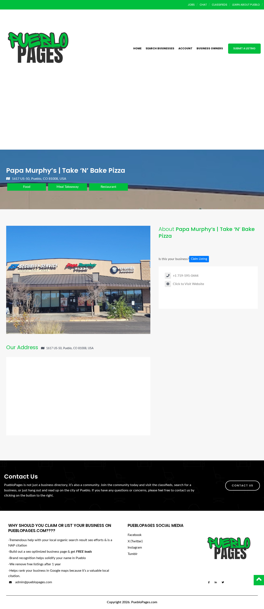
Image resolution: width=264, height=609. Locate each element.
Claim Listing (199, 259)
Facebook (134, 535)
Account (185, 48)
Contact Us (242, 485)
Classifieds (219, 4)
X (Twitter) (135, 541)
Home (137, 48)
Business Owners (210, 48)
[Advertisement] (132, 119)
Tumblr (133, 554)
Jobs (191, 4)
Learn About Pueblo (246, 4)
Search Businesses (160, 48)
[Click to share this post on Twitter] (175, 246)
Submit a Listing (244, 48)
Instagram (135, 547)
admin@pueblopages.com (33, 582)
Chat (203, 4)
